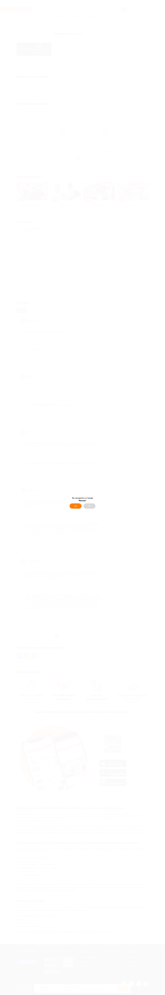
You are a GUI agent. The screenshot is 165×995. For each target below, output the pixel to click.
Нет (89, 506)
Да (75, 506)
